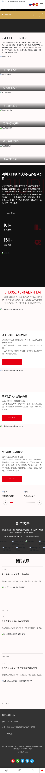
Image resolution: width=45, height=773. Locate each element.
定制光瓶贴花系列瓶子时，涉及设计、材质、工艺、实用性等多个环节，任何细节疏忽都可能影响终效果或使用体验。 (22, 675)
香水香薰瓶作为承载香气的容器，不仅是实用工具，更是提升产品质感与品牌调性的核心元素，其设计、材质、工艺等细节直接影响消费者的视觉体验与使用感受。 (22, 628)
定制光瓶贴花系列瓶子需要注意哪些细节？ (20, 668)
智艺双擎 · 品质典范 (12, 452)
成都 (30, 749)
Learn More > (11, 213)
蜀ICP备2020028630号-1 (17, 752)
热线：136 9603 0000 (10, 722)
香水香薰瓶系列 (11, 141)
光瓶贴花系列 (10, 70)
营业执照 (29, 752)
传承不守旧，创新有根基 (14, 335)
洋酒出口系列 (10, 159)
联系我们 (10, 734)
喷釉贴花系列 (10, 88)
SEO (34, 752)
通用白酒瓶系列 (11, 124)
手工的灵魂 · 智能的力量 (14, 397)
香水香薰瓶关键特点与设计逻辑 (15, 621)
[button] (36, 15)
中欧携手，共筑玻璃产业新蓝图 (15, 575)
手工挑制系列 (10, 106)
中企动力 (24, 749)
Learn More (5, 610)
